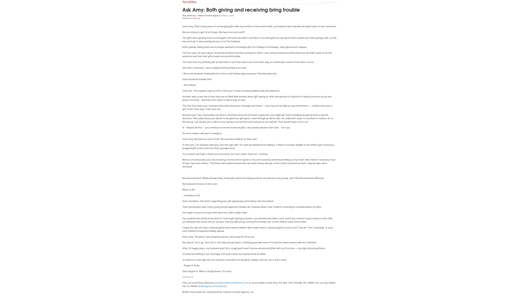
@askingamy (205, 286)
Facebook (220, 286)
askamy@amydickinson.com (233, 282)
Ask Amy (196, 18)
